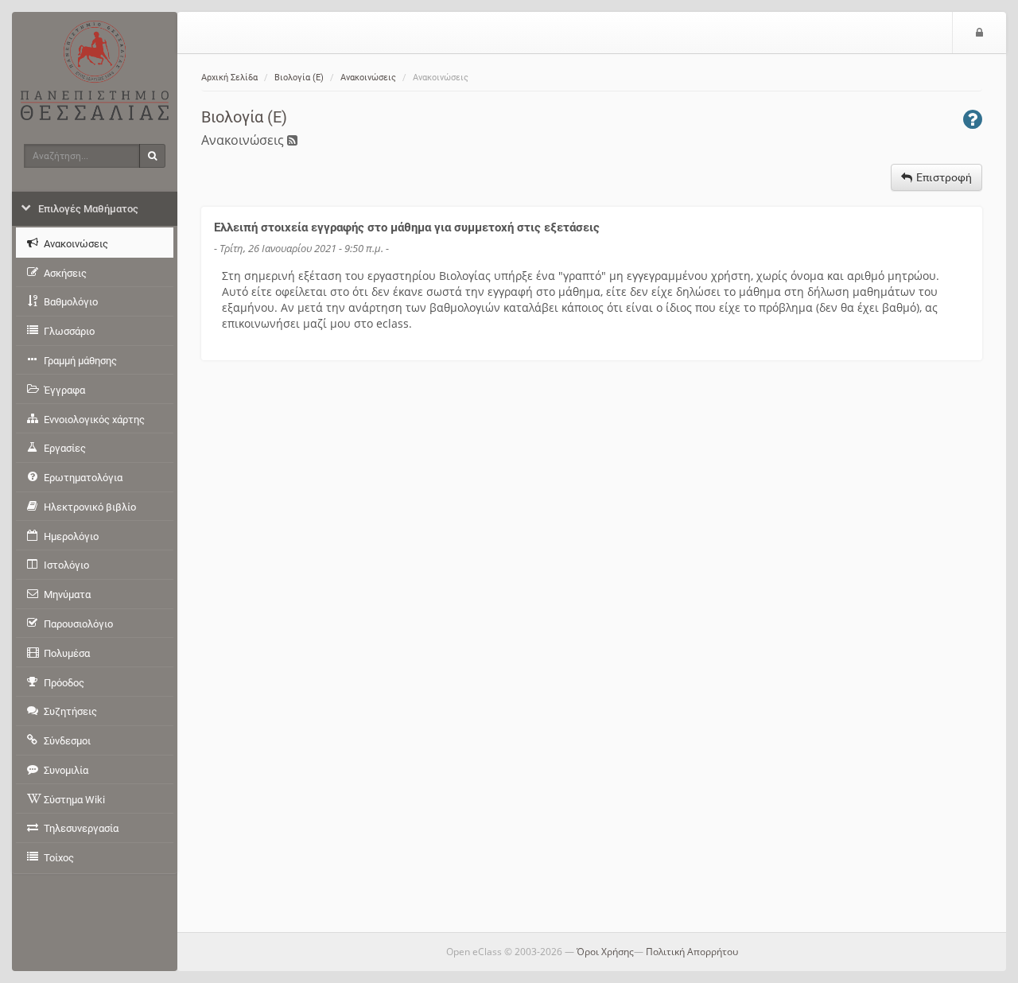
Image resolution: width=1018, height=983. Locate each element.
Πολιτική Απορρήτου (692, 951)
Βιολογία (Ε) (299, 77)
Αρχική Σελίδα (229, 77)
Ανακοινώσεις (368, 77)
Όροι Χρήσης (605, 951)
